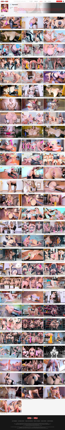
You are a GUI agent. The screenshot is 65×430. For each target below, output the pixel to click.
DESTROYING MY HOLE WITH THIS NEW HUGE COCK (7, 261)
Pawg (39, 9)
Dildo (62, 9)
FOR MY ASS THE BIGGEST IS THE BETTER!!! (28, 97)
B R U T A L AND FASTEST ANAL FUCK (27, 70)
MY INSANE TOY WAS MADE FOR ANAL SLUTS (50, 247)
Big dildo (33, 8)
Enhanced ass (25, 9)
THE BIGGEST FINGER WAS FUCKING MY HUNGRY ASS (7, 317)
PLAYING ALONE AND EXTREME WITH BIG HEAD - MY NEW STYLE (53, 152)
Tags (45, 1)
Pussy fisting (45, 10)
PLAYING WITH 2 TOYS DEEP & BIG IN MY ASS (28, 193)
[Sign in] (63, 1)
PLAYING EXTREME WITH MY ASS (5, 247)
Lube (48, 10)
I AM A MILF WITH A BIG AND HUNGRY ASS (6, 275)
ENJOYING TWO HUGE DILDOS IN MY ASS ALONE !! (7, 111)
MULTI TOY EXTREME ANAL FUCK (5, 289)
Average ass (45, 8)
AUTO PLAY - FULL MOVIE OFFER (48, 385)
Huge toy (19, 8)
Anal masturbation (53, 8)
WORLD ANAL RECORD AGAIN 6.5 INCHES (6, 56)
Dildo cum (57, 8)
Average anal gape (30, 9)
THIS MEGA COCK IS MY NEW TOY (48, 344)
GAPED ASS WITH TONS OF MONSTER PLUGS (28, 317)
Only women (30, 8)
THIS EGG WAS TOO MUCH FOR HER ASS (27, 247)
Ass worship (48, 8)
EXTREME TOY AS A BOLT (47, 206)
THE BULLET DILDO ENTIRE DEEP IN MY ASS (6, 303)
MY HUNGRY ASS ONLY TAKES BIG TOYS (49, 111)
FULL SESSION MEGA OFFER (4, 70)
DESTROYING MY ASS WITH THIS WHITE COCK (50, 220)
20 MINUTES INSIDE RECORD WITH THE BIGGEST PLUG (7, 358)
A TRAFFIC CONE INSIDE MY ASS (48, 317)
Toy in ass (15, 10)
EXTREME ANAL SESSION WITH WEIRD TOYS (28, 275)
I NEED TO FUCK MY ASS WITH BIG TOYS (49, 399)
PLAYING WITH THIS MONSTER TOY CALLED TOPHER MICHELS (52, 138)
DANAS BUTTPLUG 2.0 (25, 56)
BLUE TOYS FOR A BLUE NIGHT (26, 206)
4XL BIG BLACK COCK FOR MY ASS (5, 97)
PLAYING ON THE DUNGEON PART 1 (5, 399)
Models (41, 1)
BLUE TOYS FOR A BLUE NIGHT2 (4, 220)
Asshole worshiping (59, 9)
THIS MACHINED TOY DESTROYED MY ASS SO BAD (29, 261)
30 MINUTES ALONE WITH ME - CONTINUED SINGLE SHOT (8, 152)
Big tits (21, 10)
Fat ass (41, 9)
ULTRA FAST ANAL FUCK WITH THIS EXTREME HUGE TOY (51, 70)
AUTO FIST (1, 385)
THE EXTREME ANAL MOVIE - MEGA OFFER (28, 344)
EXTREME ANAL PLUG (25, 111)
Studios (49, 1)
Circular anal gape (24, 10)
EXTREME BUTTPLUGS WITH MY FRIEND (49, 29)
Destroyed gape (35, 9)
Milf (35, 8)
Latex (16, 9)
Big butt (18, 10)
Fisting (16, 8)
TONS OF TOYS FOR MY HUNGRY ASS (27, 399)
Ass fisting (41, 10)
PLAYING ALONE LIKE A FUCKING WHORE (27, 385)
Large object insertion (52, 9)
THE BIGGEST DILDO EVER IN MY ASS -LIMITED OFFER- (29, 29)
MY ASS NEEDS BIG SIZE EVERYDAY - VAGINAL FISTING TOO (52, 97)
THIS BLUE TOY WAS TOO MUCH (4, 344)
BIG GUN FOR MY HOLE (3, 138)
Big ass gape (22, 8)
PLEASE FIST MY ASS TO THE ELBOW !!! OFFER (6, 29)
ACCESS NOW (59, 1)
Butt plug (38, 10)
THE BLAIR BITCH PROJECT (47, 358)
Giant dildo (26, 8)
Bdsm (36, 10)
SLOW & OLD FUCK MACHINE (48, 193)
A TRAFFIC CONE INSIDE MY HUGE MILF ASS (50, 275)
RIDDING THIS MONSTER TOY (4, 193)
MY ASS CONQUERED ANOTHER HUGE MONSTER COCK (51, 303)
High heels (18, 9)
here (21, 427)
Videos (35, 1)
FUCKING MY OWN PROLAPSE (4, 179)
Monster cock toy (32, 10)
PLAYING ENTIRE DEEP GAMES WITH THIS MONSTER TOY (30, 152)
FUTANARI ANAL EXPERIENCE (26, 179)
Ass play (28, 10)
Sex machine (51, 10)
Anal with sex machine (56, 10)
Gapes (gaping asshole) (39, 8)
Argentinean (16, 7)
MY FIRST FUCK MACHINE (25, 303)
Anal (14, 8)
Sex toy (61, 8)
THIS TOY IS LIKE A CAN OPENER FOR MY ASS (50, 179)
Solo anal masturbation (46, 9)
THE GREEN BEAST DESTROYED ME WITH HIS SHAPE (51, 289)
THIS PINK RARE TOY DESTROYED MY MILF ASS (28, 358)
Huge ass (21, 9)
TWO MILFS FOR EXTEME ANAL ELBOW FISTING (50, 56)
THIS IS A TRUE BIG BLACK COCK (26, 220)
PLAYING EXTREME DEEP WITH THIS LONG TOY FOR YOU (8, 206)
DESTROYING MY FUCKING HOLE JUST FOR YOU (28, 138)
